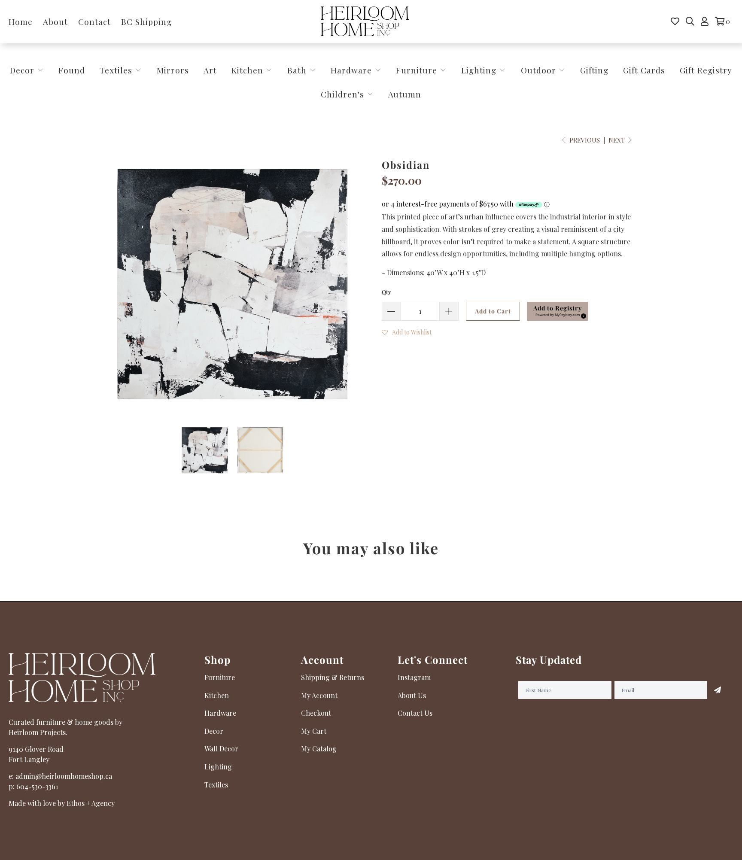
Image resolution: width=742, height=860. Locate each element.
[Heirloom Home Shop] (365, 21)
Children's (344, 94)
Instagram (414, 677)
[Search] (690, 21)
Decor (23, 70)
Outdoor (540, 70)
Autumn (404, 94)
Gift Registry (706, 70)
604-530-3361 (37, 786)
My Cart (313, 730)
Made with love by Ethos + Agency (62, 803)
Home (21, 21)
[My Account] (705, 21)
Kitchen (247, 70)
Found (71, 70)
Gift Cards (644, 70)
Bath (298, 70)
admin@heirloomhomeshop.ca (63, 776)
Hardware (352, 70)
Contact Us (415, 712)
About (55, 21)
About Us (412, 695)
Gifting (594, 70)
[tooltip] (582, 315)
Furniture (416, 70)
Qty (386, 291)
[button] (557, 311)
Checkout (316, 712)
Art (210, 70)
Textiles (117, 70)
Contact (94, 21)
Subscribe (717, 690)
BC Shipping (146, 21)
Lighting (480, 70)
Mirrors (173, 70)
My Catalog (319, 748)
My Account (319, 695)
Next (617, 140)
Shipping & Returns (332, 677)
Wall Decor (221, 748)
